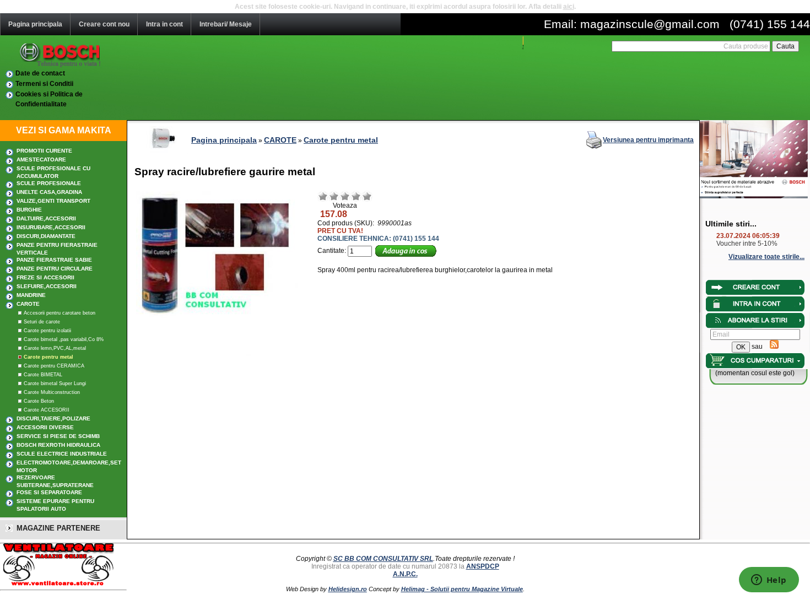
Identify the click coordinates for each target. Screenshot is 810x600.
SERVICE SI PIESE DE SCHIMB (58, 436)
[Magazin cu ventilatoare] (57, 584)
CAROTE (28, 304)
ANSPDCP (482, 566)
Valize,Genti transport (53, 201)
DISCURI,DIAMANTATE (46, 236)
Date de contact (40, 73)
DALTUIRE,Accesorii (46, 218)
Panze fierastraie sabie (54, 260)
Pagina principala (35, 24)
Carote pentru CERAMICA (54, 366)
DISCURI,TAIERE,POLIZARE (53, 418)
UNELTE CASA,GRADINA (49, 192)
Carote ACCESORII (46, 410)
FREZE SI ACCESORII (45, 277)
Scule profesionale (49, 183)
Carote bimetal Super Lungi (55, 383)
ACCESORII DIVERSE (45, 427)
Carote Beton (39, 401)
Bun (355, 196)
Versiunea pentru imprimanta (648, 140)
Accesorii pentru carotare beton (59, 313)
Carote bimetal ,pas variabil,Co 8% (64, 339)
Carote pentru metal (48, 357)
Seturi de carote (42, 322)
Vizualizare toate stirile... (766, 257)
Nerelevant (333, 196)
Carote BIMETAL (43, 374)
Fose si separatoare (49, 492)
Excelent (366, 196)
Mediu (344, 196)
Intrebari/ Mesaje (225, 24)
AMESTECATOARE (41, 159)
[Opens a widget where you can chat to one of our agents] (768, 580)
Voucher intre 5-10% (746, 243)
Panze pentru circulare (55, 269)
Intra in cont (164, 24)
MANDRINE (31, 295)
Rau (322, 196)
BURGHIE (29, 210)
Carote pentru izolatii (47, 330)
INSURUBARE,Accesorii (51, 227)
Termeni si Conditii (44, 84)
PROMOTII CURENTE (44, 151)
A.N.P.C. (405, 574)
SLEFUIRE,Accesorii (47, 286)
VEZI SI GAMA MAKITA (63, 130)
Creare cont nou (104, 24)
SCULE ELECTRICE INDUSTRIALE (62, 454)
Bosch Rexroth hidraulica (58, 445)
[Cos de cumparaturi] (755, 367)
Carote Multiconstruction (52, 392)
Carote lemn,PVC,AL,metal (55, 348)
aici (568, 6)
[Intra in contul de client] (755, 294)
